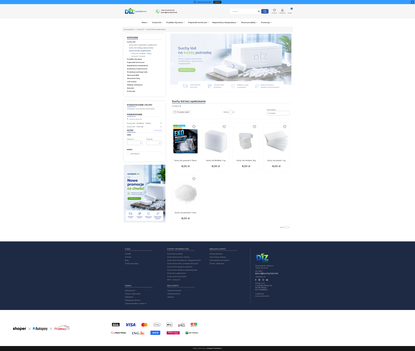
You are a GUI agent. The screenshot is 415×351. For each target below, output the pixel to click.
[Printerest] (259, 280)
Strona (225, 112)
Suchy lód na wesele (175, 254)
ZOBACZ (217, 2)
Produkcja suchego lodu (137, 72)
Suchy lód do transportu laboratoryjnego (182, 270)
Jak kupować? (130, 291)
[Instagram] (263, 280)
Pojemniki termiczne (135, 62)
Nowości (130, 88)
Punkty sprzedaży (131, 264)
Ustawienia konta (173, 294)
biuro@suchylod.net (266, 273)
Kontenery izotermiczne (137, 69)
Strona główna (129, 29)
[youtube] (267, 280)
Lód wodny (131, 82)
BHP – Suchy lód (173, 280)
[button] (265, 11)
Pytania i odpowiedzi (132, 294)
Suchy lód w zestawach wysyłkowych (143, 45)
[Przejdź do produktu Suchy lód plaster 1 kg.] (276, 141)
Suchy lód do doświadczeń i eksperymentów (184, 260)
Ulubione (170, 297)
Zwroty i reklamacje (216, 264)
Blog (126, 260)
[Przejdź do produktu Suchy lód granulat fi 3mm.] (185, 193)
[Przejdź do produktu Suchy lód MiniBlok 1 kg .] (216, 141)
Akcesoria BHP (133, 75)
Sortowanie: (271, 110)
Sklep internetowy (207, 348)
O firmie (128, 257)
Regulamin (129, 297)
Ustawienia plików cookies (135, 303)
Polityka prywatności (132, 300)
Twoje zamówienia (174, 291)
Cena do (149, 139)
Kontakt (128, 254)
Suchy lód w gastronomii (176, 273)
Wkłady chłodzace (135, 85)
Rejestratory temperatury (137, 65)
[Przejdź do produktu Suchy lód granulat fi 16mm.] (185, 141)
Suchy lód (140, 29)
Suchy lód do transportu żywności (179, 267)
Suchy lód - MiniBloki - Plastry (141, 53)
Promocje (131, 91)
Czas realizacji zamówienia (219, 260)
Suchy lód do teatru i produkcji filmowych (182, 264)
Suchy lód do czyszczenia (176, 276)
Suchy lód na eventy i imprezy (178, 257)
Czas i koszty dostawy (217, 257)
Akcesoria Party (133, 78)
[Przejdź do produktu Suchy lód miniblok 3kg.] (246, 141)
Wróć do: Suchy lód (136, 119)
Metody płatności (216, 254)
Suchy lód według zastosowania (141, 48)
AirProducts (134, 154)
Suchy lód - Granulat (138, 56)
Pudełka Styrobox (134, 59)
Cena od (130, 139)
